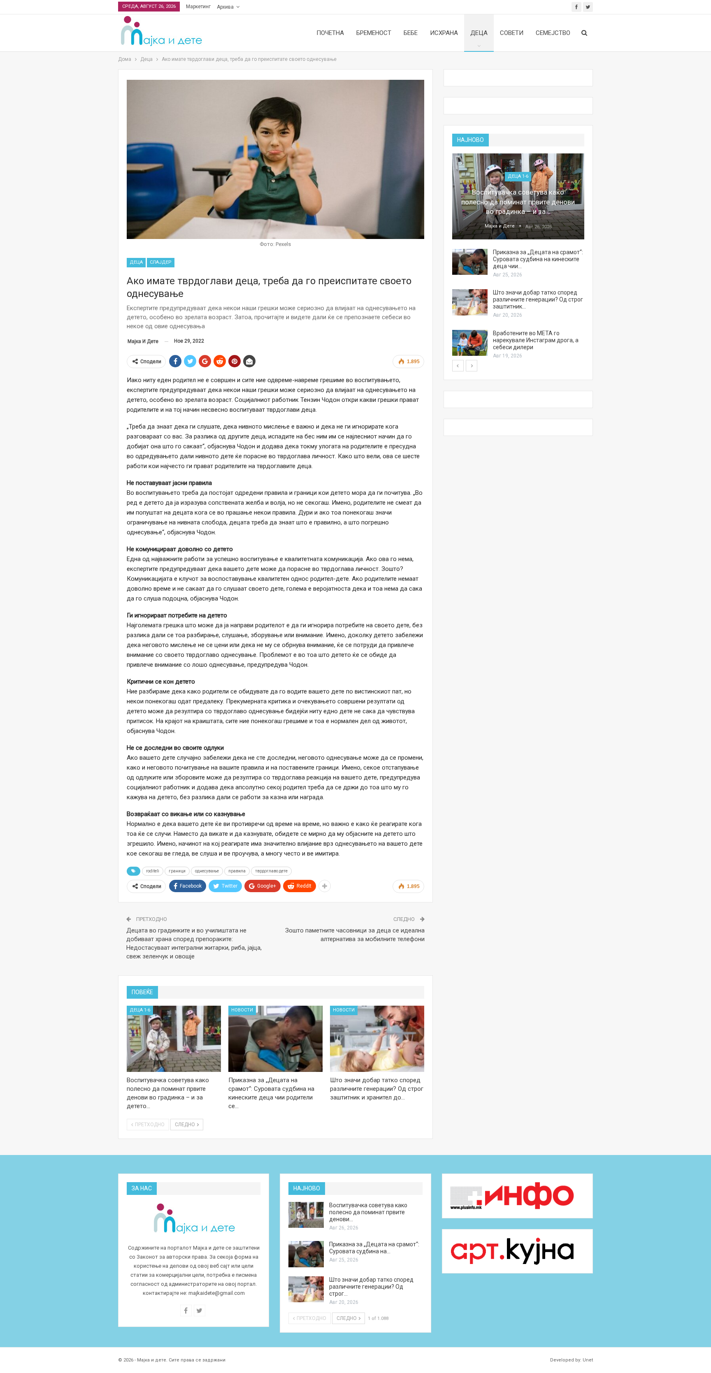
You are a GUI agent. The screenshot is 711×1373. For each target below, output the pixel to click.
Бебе (411, 33)
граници (177, 871)
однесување (207, 871)
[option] (518, 256)
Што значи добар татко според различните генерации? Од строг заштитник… (538, 299)
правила (237, 871)
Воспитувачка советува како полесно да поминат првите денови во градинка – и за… (518, 202)
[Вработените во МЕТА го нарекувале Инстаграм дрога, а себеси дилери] (470, 343)
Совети (511, 33)
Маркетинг (198, 6)
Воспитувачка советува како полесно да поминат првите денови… (368, 1212)
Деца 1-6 (140, 1010)
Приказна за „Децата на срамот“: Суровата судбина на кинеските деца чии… (538, 259)
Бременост (373, 33)
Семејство (553, 33)
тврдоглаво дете (271, 871)
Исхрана (444, 33)
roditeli (152, 871)
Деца (479, 33)
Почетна (330, 33)
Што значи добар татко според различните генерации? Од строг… (371, 1286)
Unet (588, 1360)
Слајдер (161, 262)
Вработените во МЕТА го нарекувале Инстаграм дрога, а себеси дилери (536, 340)
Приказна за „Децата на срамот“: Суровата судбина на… (374, 1248)
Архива (225, 7)
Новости (242, 1010)
